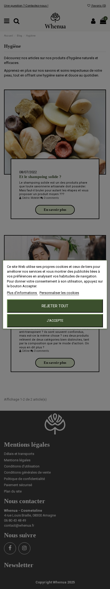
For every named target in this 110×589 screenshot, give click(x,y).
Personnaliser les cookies (59, 293)
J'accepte (55, 320)
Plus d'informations (22, 293)
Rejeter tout (55, 306)
